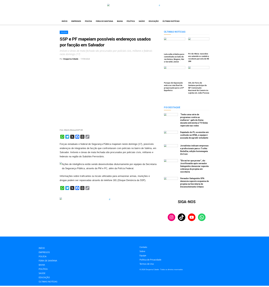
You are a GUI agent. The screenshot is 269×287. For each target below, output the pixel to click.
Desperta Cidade (70, 59)
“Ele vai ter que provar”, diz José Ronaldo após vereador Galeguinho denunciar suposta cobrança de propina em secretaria (194, 166)
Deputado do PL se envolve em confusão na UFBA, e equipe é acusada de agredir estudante (194, 135)
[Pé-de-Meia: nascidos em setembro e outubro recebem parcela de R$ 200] (198, 44)
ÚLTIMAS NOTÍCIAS (171, 21)
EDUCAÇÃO (154, 21)
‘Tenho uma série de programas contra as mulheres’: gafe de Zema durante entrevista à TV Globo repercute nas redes (194, 120)
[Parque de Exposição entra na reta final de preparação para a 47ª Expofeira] (174, 73)
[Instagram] (140, 240)
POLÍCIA (88, 21)
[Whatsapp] (159, 240)
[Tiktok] (146, 240)
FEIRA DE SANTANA (104, 21)
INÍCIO (64, 21)
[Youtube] (152, 240)
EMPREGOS (76, 21)
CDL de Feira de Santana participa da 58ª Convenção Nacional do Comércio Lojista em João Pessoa (198, 88)
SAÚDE (142, 21)
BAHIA (120, 21)
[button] (206, 21)
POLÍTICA (131, 21)
